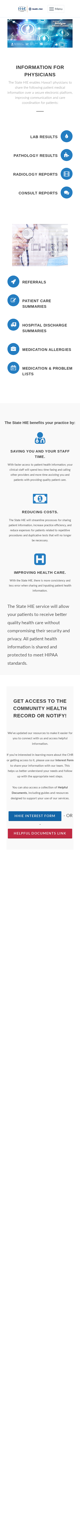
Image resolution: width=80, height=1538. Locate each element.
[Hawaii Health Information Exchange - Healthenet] (30, 9)
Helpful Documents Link (40, 833)
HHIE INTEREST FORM (35, 816)
